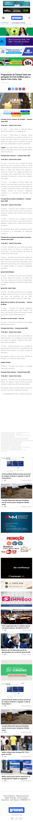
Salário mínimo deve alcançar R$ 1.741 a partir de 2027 (15, 753)
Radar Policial (26, 630)
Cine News (14, 800)
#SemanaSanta (5, 448)
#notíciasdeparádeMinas (8, 436)
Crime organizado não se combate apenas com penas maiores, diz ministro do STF (16, 627)
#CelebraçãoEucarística (8, 434)
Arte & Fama (22, 798)
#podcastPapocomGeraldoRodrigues (11, 446)
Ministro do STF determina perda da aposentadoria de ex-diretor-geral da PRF (16, 651)
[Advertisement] (16, 413)
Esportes (4, 800)
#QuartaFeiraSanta (16, 447)
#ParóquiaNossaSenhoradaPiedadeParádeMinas (14, 439)
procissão (4, 451)
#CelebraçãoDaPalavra (23, 432)
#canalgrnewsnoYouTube (8, 432)
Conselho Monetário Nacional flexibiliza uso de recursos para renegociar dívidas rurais (15, 502)
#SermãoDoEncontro (16, 448)
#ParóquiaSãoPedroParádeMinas (10, 444)
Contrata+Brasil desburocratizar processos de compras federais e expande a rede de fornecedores (16, 476)
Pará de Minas (6, 72)
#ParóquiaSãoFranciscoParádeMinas (11, 443)
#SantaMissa (26, 447)
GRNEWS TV (25, 800)
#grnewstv (19, 434)
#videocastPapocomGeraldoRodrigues (12, 450)
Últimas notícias (26, 480)
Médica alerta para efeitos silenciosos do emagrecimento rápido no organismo (16, 777)
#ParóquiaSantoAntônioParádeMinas (11, 442)
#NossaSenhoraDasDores (8, 435)
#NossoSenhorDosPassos (23, 435)
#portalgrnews (5, 447)
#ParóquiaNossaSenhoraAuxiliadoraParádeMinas (15, 438)
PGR (25, 450)
